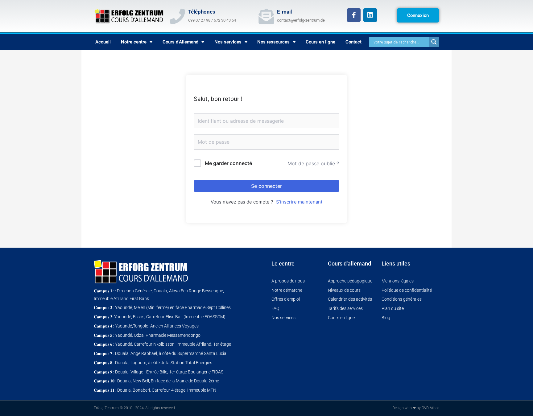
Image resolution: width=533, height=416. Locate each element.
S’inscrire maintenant (299, 202)
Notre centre (134, 42)
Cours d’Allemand (180, 42)
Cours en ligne (320, 42)
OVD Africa (430, 408)
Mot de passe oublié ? (313, 163)
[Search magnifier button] (434, 42)
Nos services (228, 42)
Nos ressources (273, 42)
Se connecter (266, 186)
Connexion (418, 15)
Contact (353, 42)
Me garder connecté (228, 163)
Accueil (103, 42)
